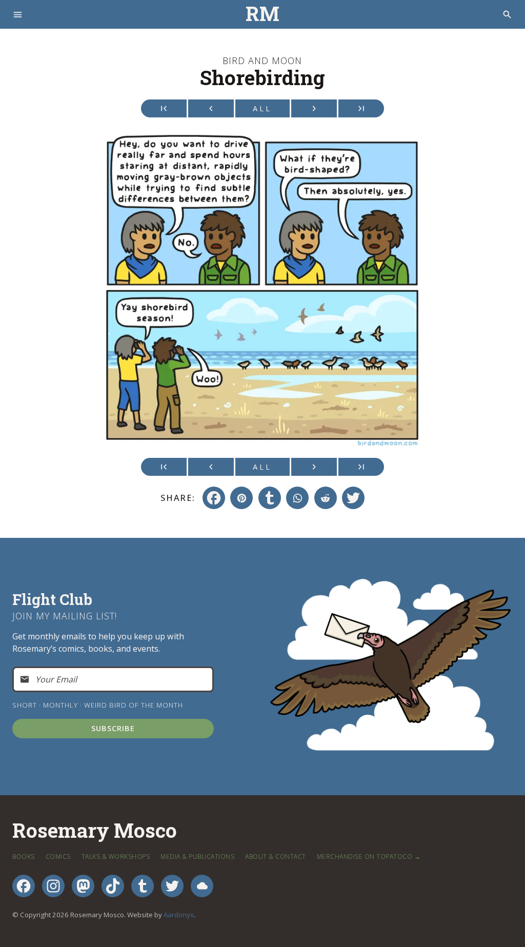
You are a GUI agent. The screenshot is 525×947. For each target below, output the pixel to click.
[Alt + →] (361, 108)
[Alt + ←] (164, 108)
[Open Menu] (17, 14)
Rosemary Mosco (94, 831)
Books (23, 856)
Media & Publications (197, 856)
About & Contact (275, 856)
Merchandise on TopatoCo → (369, 856)
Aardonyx (179, 914)
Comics (58, 856)
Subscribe (113, 728)
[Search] (507, 14)
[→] (314, 108)
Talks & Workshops (116, 856)
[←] (211, 108)
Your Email (56, 679)
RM (262, 14)
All (262, 108)
